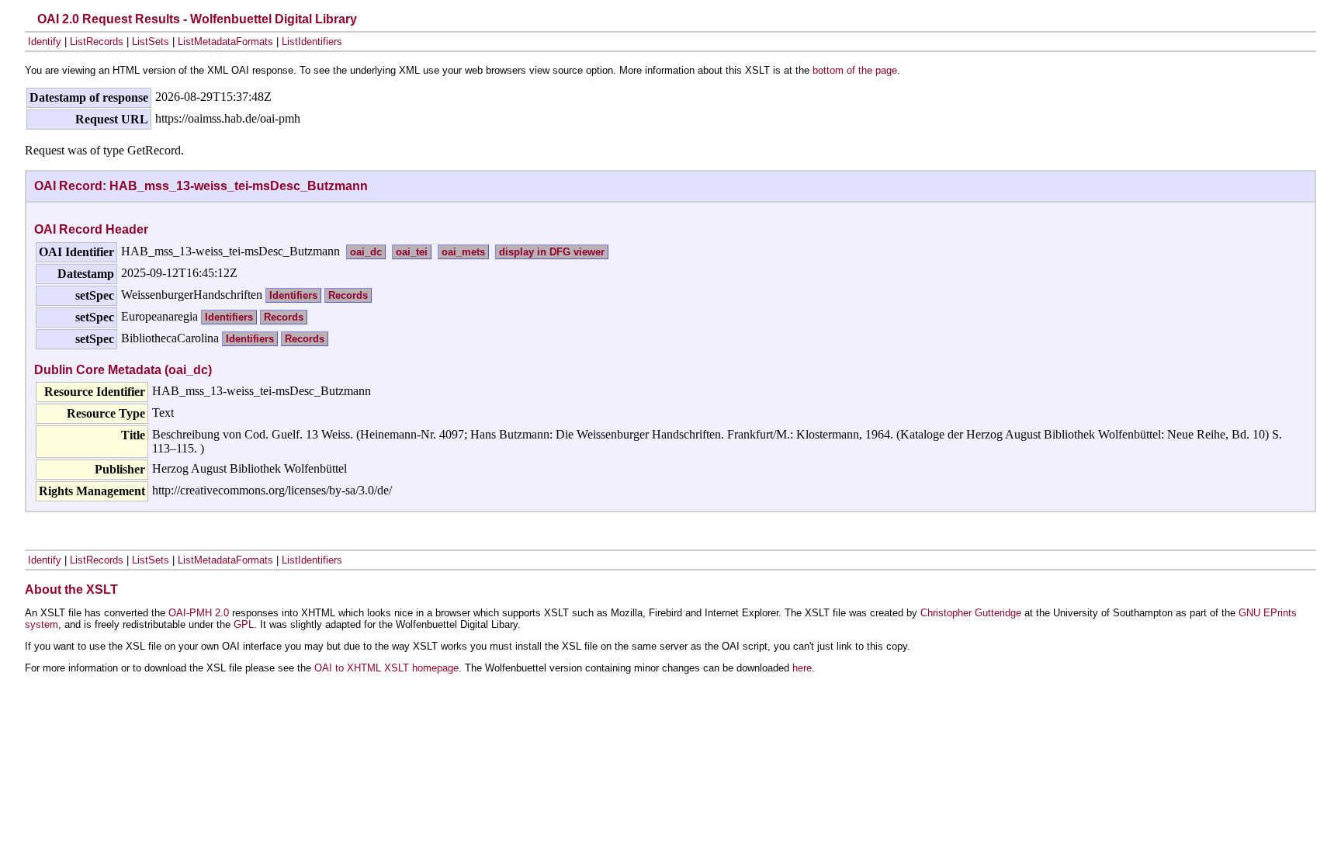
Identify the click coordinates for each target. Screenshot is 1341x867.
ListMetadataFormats (225, 41)
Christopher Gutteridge (970, 613)
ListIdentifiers (312, 41)
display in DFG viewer (552, 252)
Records (348, 295)
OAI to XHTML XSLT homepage (386, 668)
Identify (44, 41)
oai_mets (463, 252)
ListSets (150, 41)
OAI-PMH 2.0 (198, 613)
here (802, 668)
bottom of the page (855, 70)
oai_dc (366, 252)
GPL (244, 624)
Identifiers (293, 295)
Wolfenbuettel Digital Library (273, 19)
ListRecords (96, 41)
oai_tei (412, 252)
